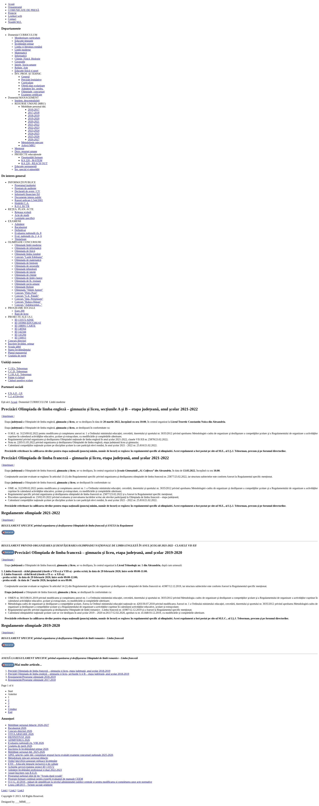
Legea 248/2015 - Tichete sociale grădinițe (30, 784)
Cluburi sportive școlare (20, 380)
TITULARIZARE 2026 (21, 734)
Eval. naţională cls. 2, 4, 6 (28, 236)
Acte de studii (22, 215)
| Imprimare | (7, 416)
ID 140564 (20, 328)
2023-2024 (33, 130)
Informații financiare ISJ (27, 194)
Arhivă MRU (28, 145)
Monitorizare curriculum (27, 37)
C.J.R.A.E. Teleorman (19, 374)
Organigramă (15, 7)
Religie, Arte (21, 67)
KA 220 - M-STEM (31, 160)
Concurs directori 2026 (20, 731)
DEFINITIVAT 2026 (19, 737)
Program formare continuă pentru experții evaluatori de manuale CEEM (45, 778)
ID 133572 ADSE (24, 319)
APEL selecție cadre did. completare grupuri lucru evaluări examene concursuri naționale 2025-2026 (60, 755)
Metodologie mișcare (32, 142)
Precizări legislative (31, 79)
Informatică (21, 55)
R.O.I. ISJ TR (22, 206)
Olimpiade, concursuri (33, 91)
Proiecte (12, 13)
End (10, 712)
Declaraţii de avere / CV (27, 191)
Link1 (4, 790)
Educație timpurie (24, 40)
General (25, 76)
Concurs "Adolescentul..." (28, 304)
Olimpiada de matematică (28, 260)
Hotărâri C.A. (22, 203)
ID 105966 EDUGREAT (28, 322)
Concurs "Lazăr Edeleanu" (29, 257)
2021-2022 (33, 124)
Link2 (12, 790)
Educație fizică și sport (26, 70)
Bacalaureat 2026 (17, 728)
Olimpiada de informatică (28, 248)
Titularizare (20, 239)
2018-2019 (33, 115)
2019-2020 (33, 118)
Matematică (21, 52)
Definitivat (20, 230)
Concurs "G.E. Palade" (27, 295)
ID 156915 (20, 337)
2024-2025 (33, 133)
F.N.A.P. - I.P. (15, 393)
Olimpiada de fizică (25, 251)
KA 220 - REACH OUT (34, 163)
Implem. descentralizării (27, 100)
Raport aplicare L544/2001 (29, 200)
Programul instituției (25, 185)
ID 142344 (20, 331)
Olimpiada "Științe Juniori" (29, 289)
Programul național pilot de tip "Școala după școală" (35, 775)
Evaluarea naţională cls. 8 (28, 233)
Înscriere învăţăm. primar (21, 343)
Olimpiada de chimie (25, 275)
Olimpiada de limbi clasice (28, 278)
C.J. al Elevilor (16, 396)
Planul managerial (17, 352)
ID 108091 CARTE (25, 325)
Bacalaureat (21, 227)
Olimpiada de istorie (25, 272)
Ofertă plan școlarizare (33, 85)
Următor (12, 709)
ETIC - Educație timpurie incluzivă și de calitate (33, 763)
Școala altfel (14, 346)
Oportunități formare (32, 157)
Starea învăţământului (19, 349)
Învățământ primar (24, 43)
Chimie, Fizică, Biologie (27, 58)
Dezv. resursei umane (26, 151)
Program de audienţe (25, 188)
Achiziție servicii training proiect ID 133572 (31, 766)
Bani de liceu (21, 313)
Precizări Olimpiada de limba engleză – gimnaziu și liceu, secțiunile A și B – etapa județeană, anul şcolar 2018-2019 (68, 673)
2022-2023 (33, 127)
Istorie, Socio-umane (25, 64)
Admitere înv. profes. (32, 88)
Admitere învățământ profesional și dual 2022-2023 (35, 769)
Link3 (21, 790)
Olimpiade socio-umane (27, 284)
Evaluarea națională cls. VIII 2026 (26, 743)
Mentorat (19, 148)
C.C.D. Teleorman (17, 371)
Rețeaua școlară (23, 212)
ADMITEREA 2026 (19, 740)
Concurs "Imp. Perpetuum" (29, 298)
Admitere (19, 224)
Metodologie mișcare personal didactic (28, 758)
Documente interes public (28, 197)
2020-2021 (33, 121)
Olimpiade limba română (28, 254)
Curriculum (27, 82)
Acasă (11, 4)
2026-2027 (33, 139)
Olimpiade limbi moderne (28, 245)
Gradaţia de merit (17, 355)
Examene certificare (31, 94)
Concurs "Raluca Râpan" (28, 301)
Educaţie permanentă (26, 166)
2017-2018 (33, 112)
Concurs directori (17, 340)
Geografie (20, 61)
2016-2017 (33, 109)
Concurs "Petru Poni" (26, 292)
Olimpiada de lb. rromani (28, 281)
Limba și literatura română (28, 46)
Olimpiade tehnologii (26, 269)
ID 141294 (20, 334)
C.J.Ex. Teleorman (18, 368)
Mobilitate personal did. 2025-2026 (26, 752)
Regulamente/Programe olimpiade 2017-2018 (32, 679)
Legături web (15, 16)
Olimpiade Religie (24, 286)
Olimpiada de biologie (26, 263)
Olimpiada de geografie (27, 266)
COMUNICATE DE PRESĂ (23, 10)
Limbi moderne (23, 49)
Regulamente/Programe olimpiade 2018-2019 (32, 676)
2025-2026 (33, 136)
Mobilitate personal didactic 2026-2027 (28, 725)
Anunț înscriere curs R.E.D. (22, 772)
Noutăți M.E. (15, 22)
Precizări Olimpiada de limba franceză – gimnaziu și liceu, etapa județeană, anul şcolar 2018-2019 (59, 670)
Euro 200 (19, 310)
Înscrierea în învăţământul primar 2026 (28, 749)
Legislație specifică (25, 218)
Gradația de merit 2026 (20, 746)
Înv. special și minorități (27, 169)
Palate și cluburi (16, 377)
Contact (12, 19)
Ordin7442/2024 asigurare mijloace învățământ (32, 760)
